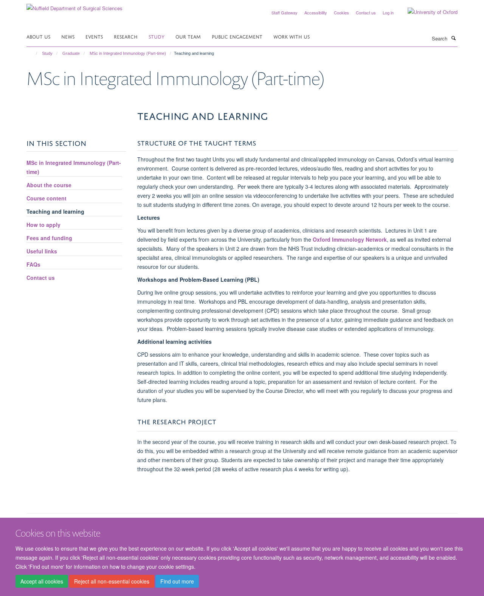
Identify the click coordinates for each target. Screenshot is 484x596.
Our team (188, 36)
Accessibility (315, 12)
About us (38, 36)
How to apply (43, 224)
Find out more (177, 581)
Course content (46, 198)
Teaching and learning (55, 211)
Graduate (71, 53)
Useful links (41, 251)
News (67, 36)
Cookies (341, 12)
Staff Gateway (284, 12)
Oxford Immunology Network (350, 239)
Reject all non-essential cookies (111, 581)
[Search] (453, 38)
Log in (388, 12)
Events (94, 36)
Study (156, 36)
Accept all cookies (41, 581)
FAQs (33, 264)
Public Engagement (237, 36)
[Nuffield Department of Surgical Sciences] (74, 5)
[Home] (33, 53)
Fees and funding (49, 238)
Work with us (291, 36)
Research (126, 36)
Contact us (366, 12)
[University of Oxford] (427, 12)
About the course (48, 185)
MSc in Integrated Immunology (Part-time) (128, 53)
